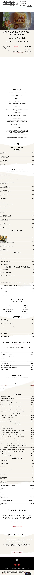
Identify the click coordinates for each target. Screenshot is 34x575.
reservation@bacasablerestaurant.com (18, 52)
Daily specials (23, 1)
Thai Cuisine (11, 1)
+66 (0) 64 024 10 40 (17, 46)
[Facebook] (15, 565)
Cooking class (23, 3)
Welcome (5, 1)
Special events (23, 5)
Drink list (12, 5)
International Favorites (9, 3)
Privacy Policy (26, 568)
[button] (1, 21)
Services (29, 5)
